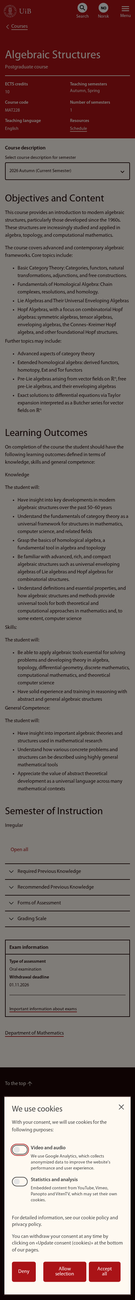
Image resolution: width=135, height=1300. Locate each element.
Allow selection (64, 1272)
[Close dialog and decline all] (121, 1105)
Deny (24, 1271)
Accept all (104, 1272)
